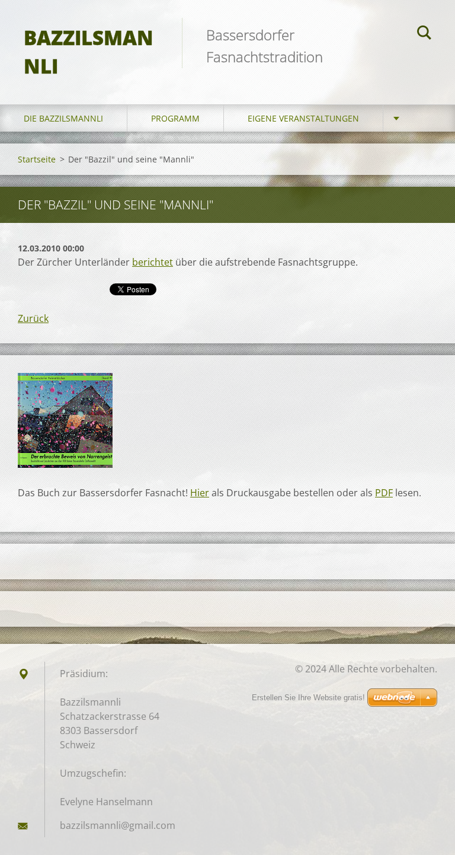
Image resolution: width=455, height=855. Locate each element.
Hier (199, 492)
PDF (384, 492)
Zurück (33, 318)
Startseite (37, 159)
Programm (175, 118)
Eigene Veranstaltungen (303, 118)
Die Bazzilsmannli (63, 118)
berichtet (152, 262)
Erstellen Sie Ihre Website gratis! (308, 697)
